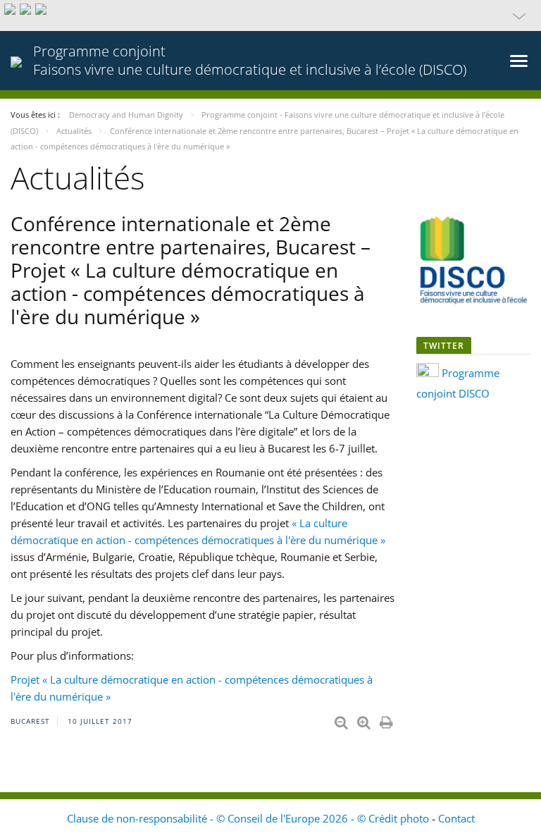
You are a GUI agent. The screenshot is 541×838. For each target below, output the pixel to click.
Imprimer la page (387, 719)
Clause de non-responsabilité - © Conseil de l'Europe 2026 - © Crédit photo (249, 818)
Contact (456, 818)
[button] (270, 15)
